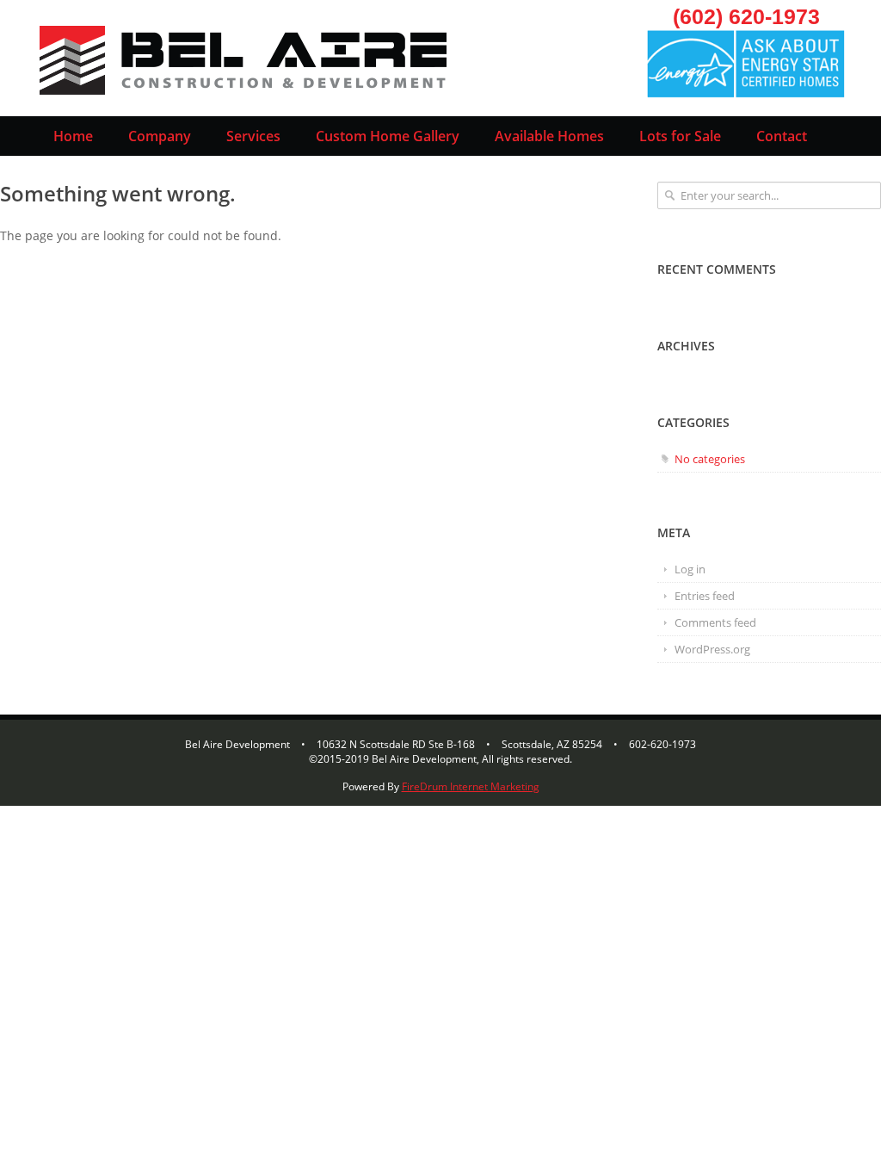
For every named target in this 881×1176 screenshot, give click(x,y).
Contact (781, 136)
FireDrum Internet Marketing (470, 786)
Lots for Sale (680, 136)
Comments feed (715, 622)
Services (253, 136)
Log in (690, 569)
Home (73, 136)
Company (159, 136)
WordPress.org (712, 649)
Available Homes (549, 136)
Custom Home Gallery (387, 136)
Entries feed (705, 595)
